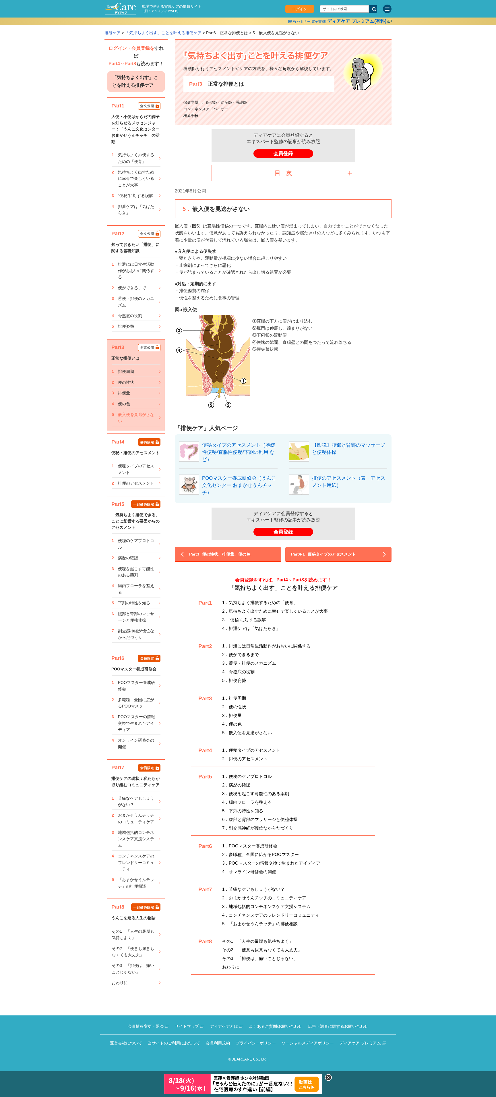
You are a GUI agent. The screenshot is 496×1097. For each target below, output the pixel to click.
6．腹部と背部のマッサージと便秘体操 (260, 819)
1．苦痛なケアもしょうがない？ (253, 889)
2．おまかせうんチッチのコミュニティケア (264, 897)
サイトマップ (187, 1026)
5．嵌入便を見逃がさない (247, 732)
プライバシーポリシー (256, 1043)
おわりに (230, 967)
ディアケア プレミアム (360, 1043)
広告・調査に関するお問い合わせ (338, 1026)
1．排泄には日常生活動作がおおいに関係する (266, 645)
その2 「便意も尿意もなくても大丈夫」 (262, 949)
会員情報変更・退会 (146, 1026)
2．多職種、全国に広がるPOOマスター (260, 854)
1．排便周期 (234, 698)
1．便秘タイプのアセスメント (251, 750)
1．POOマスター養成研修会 (249, 845)
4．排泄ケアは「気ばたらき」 (251, 628)
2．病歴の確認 (236, 784)
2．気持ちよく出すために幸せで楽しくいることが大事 (275, 611)
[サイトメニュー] (387, 9)
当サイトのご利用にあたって (174, 1043)
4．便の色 (232, 724)
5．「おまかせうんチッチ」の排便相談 (260, 923)
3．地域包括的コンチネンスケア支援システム (266, 906)
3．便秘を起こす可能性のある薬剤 (255, 793)
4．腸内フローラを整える (247, 802)
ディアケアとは (224, 1026)
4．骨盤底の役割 (238, 671)
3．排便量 (232, 715)
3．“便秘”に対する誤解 (244, 619)
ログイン (299, 9)
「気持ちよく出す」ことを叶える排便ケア (163, 32)
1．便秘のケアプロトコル (247, 776)
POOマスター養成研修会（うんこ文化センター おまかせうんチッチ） (239, 485)
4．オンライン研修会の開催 (249, 871)
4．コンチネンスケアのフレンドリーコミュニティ (270, 915)
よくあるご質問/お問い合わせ (275, 1026)
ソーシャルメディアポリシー (308, 1043)
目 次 (283, 173)
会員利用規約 (218, 1043)
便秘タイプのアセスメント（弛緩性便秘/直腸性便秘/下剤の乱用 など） (238, 452)
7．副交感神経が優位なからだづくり (257, 828)
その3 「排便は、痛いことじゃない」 (260, 958)
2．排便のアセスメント (245, 758)
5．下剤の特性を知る (242, 810)
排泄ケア (112, 32)
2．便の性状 (234, 706)
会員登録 (283, 153)
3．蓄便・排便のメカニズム (249, 663)
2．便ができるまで (240, 654)
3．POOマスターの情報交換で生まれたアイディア (271, 863)
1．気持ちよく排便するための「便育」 (260, 602)
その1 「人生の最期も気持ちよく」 (257, 941)
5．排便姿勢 (234, 680)
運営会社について (126, 1043)
